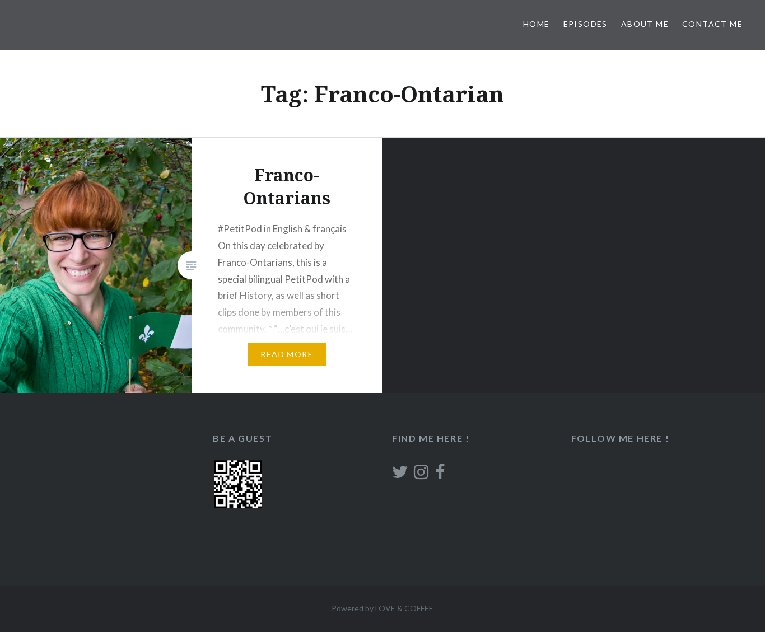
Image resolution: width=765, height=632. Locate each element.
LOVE (385, 608)
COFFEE (418, 608)
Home (536, 24)
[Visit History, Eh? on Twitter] (400, 475)
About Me (645, 24)
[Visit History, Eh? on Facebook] (440, 475)
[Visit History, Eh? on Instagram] (421, 475)
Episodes (585, 24)
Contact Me (712, 24)
